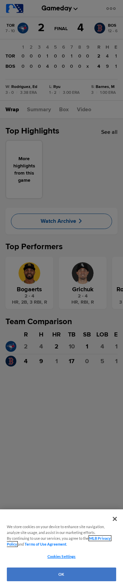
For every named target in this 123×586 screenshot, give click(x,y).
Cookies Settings (61, 556)
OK (61, 574)
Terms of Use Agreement (45, 544)
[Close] (114, 518)
